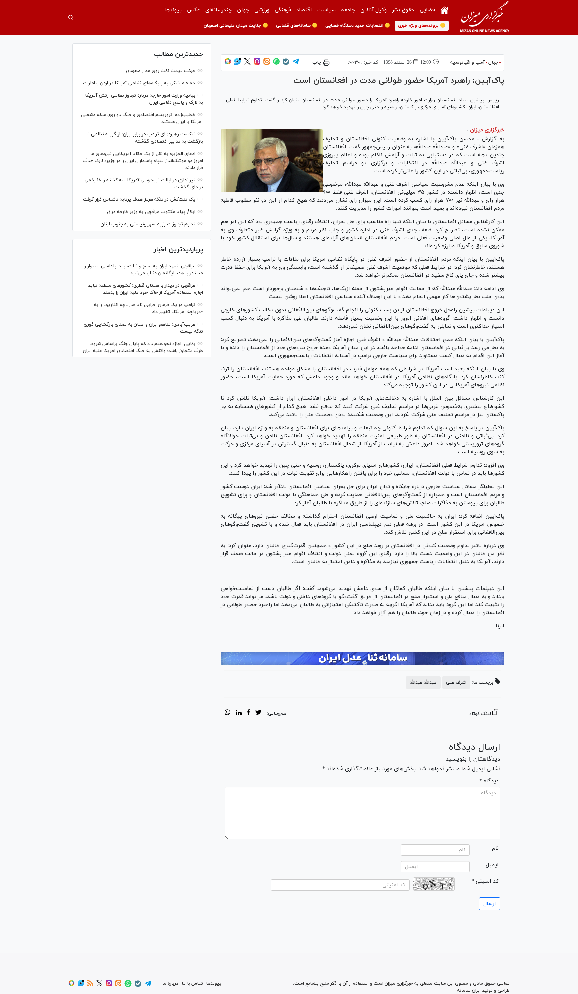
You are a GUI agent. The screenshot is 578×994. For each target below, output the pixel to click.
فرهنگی (283, 10)
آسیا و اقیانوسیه (467, 62)
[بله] (286, 64)
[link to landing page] (485, 17)
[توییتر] (247, 63)
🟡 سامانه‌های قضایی (296, 26)
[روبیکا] (227, 63)
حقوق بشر (403, 10)
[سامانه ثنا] (362, 658)
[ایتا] (266, 63)
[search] (71, 17)
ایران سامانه (469, 990)
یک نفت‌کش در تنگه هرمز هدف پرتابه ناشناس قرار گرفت (139, 199)
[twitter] (258, 713)
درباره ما (170, 983)
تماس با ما (192, 983)
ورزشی (261, 10)
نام (495, 848)
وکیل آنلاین (373, 10)
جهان (243, 10)
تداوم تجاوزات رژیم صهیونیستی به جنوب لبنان (148, 224)
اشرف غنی (456, 682)
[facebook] (248, 713)
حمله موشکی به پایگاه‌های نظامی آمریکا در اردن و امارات (139, 83)
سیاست (326, 10)
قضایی (427, 10)
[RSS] (90, 985)
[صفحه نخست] (444, 9)
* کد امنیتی (485, 881)
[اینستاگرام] (257, 63)
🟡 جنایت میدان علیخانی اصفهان (236, 26)
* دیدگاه (489, 781)
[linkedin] (239, 713)
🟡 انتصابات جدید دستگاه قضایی (357, 26)
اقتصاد (304, 10)
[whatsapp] (227, 713)
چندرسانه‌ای (218, 10)
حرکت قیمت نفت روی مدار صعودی (160, 71)
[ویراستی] (237, 63)
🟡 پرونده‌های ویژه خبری (421, 26)
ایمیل (492, 865)
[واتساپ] (276, 63)
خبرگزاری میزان (487, 130)
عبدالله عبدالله (423, 682)
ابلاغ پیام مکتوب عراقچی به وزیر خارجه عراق (151, 212)
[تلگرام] (295, 63)
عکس (193, 10)
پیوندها (173, 10)
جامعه (348, 10)
